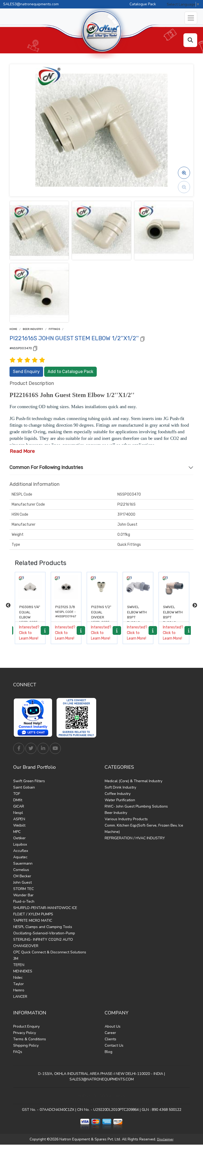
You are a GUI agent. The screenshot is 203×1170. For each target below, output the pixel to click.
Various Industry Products (126, 819)
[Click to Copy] (142, 338)
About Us (113, 1026)
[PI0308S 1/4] (30, 587)
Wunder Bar (23, 895)
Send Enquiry (26, 371)
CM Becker (22, 876)
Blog (108, 1051)
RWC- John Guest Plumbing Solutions (136, 806)
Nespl (18, 812)
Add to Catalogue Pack (70, 371)
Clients (110, 1039)
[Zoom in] (184, 173)
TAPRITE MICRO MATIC (32, 920)
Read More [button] (22, 451)
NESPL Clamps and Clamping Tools (42, 926)
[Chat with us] (34, 717)
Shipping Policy (26, 1045)
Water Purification (120, 800)
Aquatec (20, 857)
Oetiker (19, 838)
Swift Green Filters (29, 781)
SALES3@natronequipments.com (31, 4)
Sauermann (23, 863)
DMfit (17, 800)
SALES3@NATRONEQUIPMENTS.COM (102, 1079)
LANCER (20, 996)
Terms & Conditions (29, 1039)
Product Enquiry (26, 1026)
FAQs (17, 1051)
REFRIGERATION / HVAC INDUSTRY (135, 838)
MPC (17, 831)
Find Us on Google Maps (102, 1095)
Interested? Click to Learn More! (29, 633)
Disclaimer (165, 1139)
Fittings (54, 329)
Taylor (18, 983)
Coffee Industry (118, 793)
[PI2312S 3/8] (66, 587)
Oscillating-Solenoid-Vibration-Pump (44, 933)
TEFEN (18, 964)
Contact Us (114, 1045)
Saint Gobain (24, 787)
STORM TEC (23, 888)
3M (15, 958)
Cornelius (21, 869)
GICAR (18, 806)
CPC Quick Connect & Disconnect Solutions (49, 952)
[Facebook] (18, 748)
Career (110, 1032)
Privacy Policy (24, 1032)
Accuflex (20, 850)
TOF (16, 793)
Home (13, 329)
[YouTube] (55, 748)
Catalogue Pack (143, 4)
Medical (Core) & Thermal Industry (133, 781)
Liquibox (20, 844)
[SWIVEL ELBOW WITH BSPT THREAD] (138, 587)
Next (194, 605)
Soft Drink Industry (120, 787)
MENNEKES (22, 971)
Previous (8, 605)
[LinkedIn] (43, 748)
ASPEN (19, 819)
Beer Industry (33, 329)
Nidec (18, 977)
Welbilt (19, 825)
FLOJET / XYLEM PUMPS (33, 914)
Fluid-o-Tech (23, 901)
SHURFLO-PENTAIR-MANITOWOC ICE (45, 907)
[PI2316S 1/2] (102, 587)
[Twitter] (30, 748)
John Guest (22, 882)
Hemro (18, 990)
